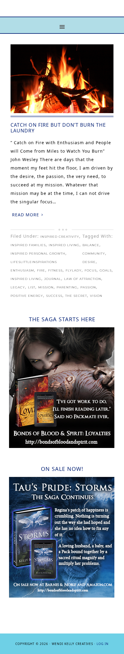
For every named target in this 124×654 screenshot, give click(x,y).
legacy (18, 287)
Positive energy (27, 296)
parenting (67, 287)
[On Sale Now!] (61, 596)
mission (46, 287)
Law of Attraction (82, 279)
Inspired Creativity (59, 237)
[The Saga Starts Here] (61, 446)
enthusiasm (22, 270)
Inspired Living (64, 245)
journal (52, 279)
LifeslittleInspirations (34, 262)
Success (54, 296)
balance (90, 245)
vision (96, 296)
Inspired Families (28, 245)
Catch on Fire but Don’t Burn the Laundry (58, 128)
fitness (55, 270)
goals (106, 270)
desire (89, 262)
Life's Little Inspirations (62, 13)
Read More (25, 214)
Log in (103, 644)
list (31, 287)
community (93, 254)
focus (91, 270)
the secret (76, 296)
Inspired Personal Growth (38, 254)
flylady (74, 270)
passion (88, 287)
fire (41, 270)
